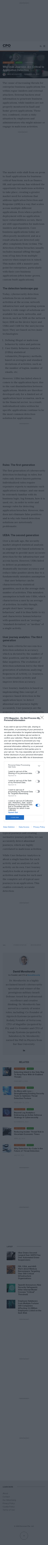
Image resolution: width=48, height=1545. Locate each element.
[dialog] (24, 772)
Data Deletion (9, 827)
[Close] (42, 718)
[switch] (38, 772)
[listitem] (24, 766)
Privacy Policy (39, 827)
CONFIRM (15, 817)
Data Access (24, 827)
